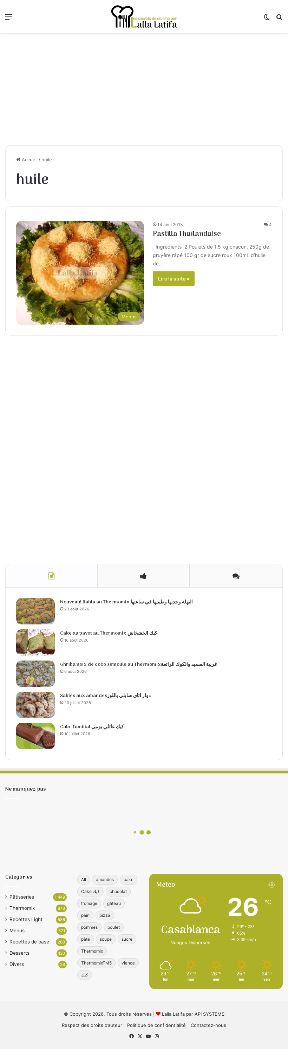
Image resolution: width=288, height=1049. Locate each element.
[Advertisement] (144, 89)
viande (128, 963)
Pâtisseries (21, 897)
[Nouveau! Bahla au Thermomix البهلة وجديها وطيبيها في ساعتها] (35, 611)
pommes (89, 927)
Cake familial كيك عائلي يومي (92, 727)
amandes (105, 879)
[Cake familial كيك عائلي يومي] (35, 736)
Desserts (19, 953)
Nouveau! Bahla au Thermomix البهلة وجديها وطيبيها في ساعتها (126, 602)
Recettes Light (25, 919)
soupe (106, 939)
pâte (85, 939)
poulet (113, 927)
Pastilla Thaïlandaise (187, 234)
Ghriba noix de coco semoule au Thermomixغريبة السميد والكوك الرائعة (138, 665)
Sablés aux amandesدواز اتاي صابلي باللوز (105, 696)
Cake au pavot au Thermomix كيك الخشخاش (108, 633)
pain (85, 915)
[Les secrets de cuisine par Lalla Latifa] (144, 16)
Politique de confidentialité (156, 1025)
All (83, 879)
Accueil (29, 159)
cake (128, 879)
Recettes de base (29, 942)
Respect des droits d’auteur (92, 1025)
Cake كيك (90, 891)
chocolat (118, 891)
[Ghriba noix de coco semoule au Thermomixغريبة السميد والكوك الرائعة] (35, 674)
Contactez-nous (208, 1025)
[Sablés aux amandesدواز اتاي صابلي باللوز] (35, 705)
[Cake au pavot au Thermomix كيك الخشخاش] (35, 642)
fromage (89, 903)
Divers (16, 964)
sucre (127, 939)
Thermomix (22, 908)
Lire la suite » (173, 279)
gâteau (114, 903)
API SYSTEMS (209, 1014)
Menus (17, 930)
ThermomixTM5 (96, 963)
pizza (104, 915)
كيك (84, 974)
